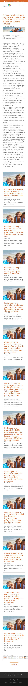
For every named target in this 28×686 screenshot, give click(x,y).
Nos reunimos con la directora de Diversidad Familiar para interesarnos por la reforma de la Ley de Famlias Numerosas (14, 517)
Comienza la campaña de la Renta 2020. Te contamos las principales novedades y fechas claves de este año (13, 231)
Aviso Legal (19, 674)
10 (12, 657)
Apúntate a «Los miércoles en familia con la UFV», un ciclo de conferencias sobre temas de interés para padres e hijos (14, 347)
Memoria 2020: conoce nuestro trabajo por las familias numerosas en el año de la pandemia (13, 192)
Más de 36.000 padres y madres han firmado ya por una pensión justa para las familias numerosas (13, 557)
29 (22, 657)
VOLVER (14, 664)
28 (19, 657)
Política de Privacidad (9, 674)
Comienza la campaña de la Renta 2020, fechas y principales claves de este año (13, 270)
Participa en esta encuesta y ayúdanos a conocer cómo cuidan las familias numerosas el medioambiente (13, 307)
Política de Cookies (13, 676)
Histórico (12, 26)
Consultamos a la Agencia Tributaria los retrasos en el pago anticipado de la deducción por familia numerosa (13, 476)
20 (15, 657)
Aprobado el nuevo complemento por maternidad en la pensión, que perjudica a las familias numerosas (13, 597)
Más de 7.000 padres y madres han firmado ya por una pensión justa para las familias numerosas (14, 637)
